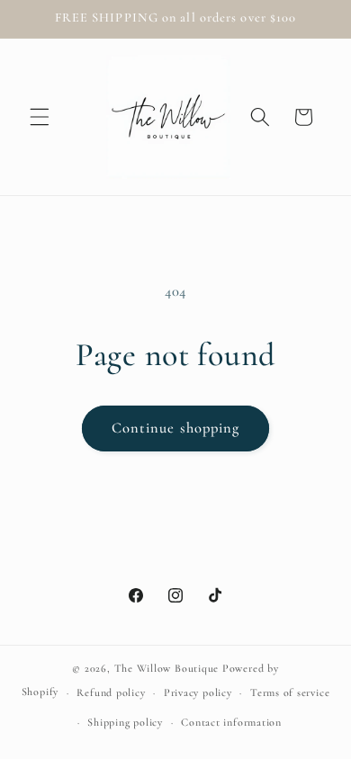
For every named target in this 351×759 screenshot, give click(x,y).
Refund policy (110, 692)
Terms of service (289, 692)
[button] (39, 116)
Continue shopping (176, 428)
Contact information (231, 722)
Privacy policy (198, 692)
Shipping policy (125, 722)
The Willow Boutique (167, 668)
